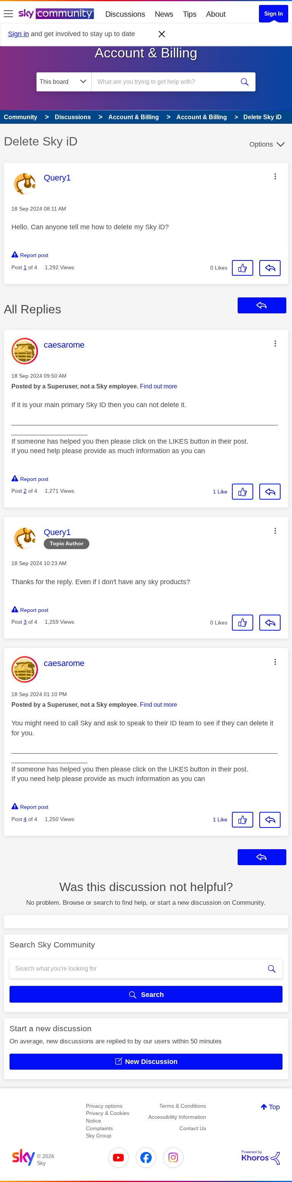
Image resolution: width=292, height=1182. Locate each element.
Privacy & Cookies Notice (107, 1117)
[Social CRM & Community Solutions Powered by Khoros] (261, 1157)
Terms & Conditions (182, 1106)
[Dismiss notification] (162, 34)
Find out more (158, 386)
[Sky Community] (56, 13)
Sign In (273, 13)
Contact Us (192, 1128)
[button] (275, 176)
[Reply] (270, 268)
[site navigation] (8, 14)
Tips (190, 14)
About (216, 14)
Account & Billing (146, 53)
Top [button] (274, 1107)
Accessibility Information (177, 1117)
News (164, 14)
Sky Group (98, 1135)
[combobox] (165, 81)
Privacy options (104, 1106)
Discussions (125, 14)
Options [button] (261, 144)
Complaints (99, 1128)
